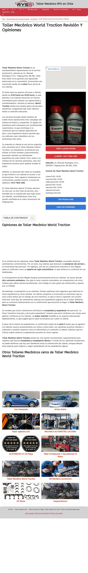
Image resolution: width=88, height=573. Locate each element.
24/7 (74, 9)
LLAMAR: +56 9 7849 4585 (65, 156)
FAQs (12, 12)
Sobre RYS (5, 12)
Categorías (45, 9)
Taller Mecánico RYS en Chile (54, 3)
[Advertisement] (44, 49)
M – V (22, 9)
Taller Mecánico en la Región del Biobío (17, 19)
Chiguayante (33, 19)
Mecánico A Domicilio (60, 9)
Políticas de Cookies (56, 513)
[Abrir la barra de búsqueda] (2, 15)
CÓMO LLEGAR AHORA (65, 149)
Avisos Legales (29, 513)
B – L (14, 9)
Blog (78, 9)
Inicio (4, 9)
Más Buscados (33, 9)
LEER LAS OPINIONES (66, 207)
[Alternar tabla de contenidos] (31, 218)
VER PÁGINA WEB (65, 199)
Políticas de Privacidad (42, 513)
